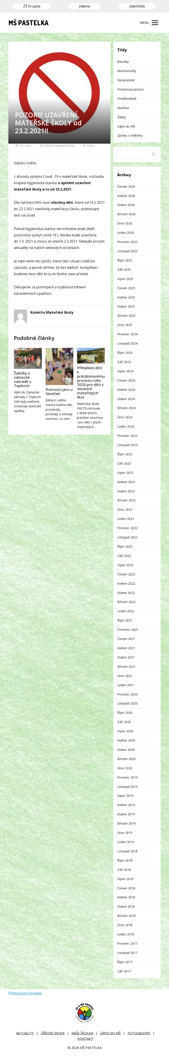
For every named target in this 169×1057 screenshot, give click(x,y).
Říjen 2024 (124, 352)
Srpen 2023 (125, 473)
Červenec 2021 (127, 629)
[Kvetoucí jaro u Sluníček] (59, 366)
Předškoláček (126, 98)
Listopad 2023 (127, 445)
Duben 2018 (126, 906)
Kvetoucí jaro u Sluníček (59, 391)
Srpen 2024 (125, 371)
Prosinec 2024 (127, 334)
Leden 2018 (125, 934)
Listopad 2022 (127, 537)
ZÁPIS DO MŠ (110, 1033)
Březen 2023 (126, 500)
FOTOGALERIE (139, 1033)
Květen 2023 (126, 482)
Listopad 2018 (127, 851)
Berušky (123, 61)
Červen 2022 (126, 574)
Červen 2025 (126, 288)
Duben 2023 (126, 491)
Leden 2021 (125, 685)
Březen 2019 (126, 823)
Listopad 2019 (127, 786)
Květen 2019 (126, 805)
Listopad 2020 (127, 703)
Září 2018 (124, 870)
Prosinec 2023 (127, 436)
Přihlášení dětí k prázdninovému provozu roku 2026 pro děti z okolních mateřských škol (91, 382)
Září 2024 (124, 362)
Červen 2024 (126, 380)
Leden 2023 (125, 519)
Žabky (121, 117)
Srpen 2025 (125, 279)
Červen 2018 (126, 888)
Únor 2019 (124, 833)
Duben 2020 (126, 749)
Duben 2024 (126, 399)
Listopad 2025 (127, 251)
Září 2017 (124, 971)
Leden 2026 (125, 232)
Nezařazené (126, 80)
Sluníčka (123, 108)
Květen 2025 (126, 297)
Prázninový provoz (130, 89)
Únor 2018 (124, 925)
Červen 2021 (126, 639)
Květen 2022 (126, 583)
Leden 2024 (125, 426)
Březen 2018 (126, 916)
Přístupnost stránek (25, 993)
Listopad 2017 (127, 953)
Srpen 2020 (125, 731)
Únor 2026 (124, 223)
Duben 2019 (126, 814)
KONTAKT (85, 1038)
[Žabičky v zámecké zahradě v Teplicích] (28, 358)
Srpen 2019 (125, 796)
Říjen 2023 (124, 454)
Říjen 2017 (124, 962)
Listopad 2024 (127, 343)
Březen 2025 (126, 315)
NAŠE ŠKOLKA (82, 1033)
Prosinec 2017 (127, 943)
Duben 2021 (126, 657)
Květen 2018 (126, 897)
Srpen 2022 (125, 565)
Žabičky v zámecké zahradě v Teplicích (22, 379)
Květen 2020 (126, 740)
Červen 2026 (126, 186)
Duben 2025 (126, 306)
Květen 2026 (126, 196)
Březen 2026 (126, 214)
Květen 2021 (126, 648)
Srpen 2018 (125, 879)
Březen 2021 (126, 666)
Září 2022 (124, 556)
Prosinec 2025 (127, 242)
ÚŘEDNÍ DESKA (52, 1033)
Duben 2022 (126, 593)
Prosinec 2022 (127, 528)
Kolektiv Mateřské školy (59, 146)
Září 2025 (124, 269)
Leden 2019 (125, 842)
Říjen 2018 (124, 860)
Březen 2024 (126, 408)
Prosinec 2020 (127, 694)
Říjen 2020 (124, 712)
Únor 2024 (124, 417)
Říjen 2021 (124, 620)
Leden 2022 (125, 611)
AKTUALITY (25, 1033)
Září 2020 (124, 722)
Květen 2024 (126, 390)
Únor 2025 (124, 325)
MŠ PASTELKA (28, 22)
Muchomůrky (126, 71)
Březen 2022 (126, 602)
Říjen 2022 (124, 546)
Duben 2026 (126, 205)
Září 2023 (124, 463)
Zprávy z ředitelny (130, 135)
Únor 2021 (124, 676)
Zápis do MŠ (126, 126)
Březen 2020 (126, 759)
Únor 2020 (124, 768)
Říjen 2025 (124, 260)
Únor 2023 (124, 509)
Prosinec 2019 (127, 777)
